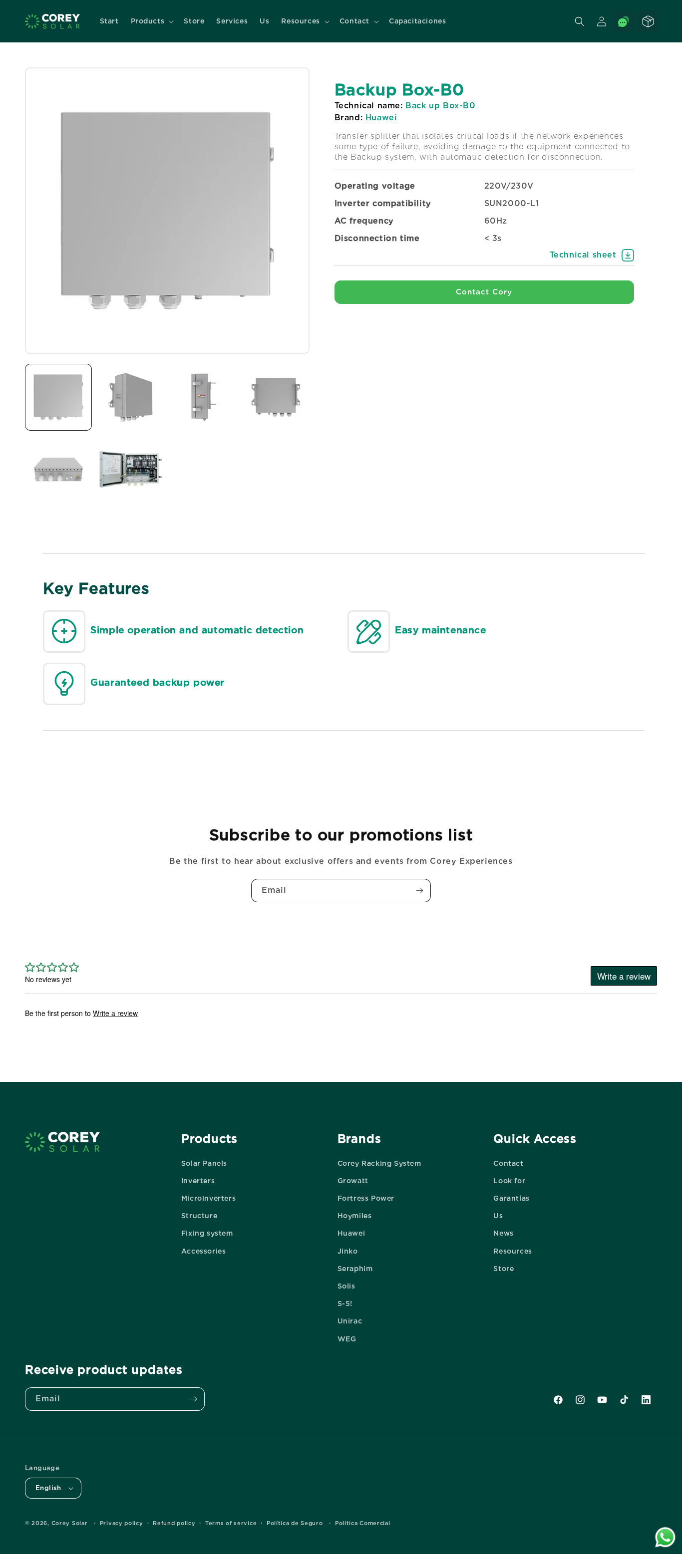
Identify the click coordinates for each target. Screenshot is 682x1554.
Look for (509, 1181)
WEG (347, 1339)
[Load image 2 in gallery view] (131, 397)
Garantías (511, 1198)
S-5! (345, 1303)
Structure (199, 1216)
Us (498, 1216)
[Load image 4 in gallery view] (276, 397)
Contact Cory (484, 291)
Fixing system (207, 1233)
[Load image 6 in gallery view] (131, 470)
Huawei (351, 1233)
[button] (151, 20)
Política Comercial (362, 1523)
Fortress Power (366, 1198)
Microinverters (208, 1198)
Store (503, 1269)
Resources (512, 1251)
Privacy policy (121, 1523)
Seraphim (355, 1269)
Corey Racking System (379, 1163)
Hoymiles (355, 1216)
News (503, 1233)
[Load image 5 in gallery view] (58, 470)
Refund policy (174, 1523)
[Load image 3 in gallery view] (203, 397)
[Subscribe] (419, 890)
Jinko (348, 1251)
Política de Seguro (295, 1523)
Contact (508, 1163)
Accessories (203, 1251)
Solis (346, 1286)
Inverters (198, 1181)
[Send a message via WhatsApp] (665, 1537)
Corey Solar (69, 1523)
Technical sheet (583, 254)
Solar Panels (204, 1163)
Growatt (353, 1181)
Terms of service (231, 1523)
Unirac (350, 1321)
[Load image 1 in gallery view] (58, 397)
